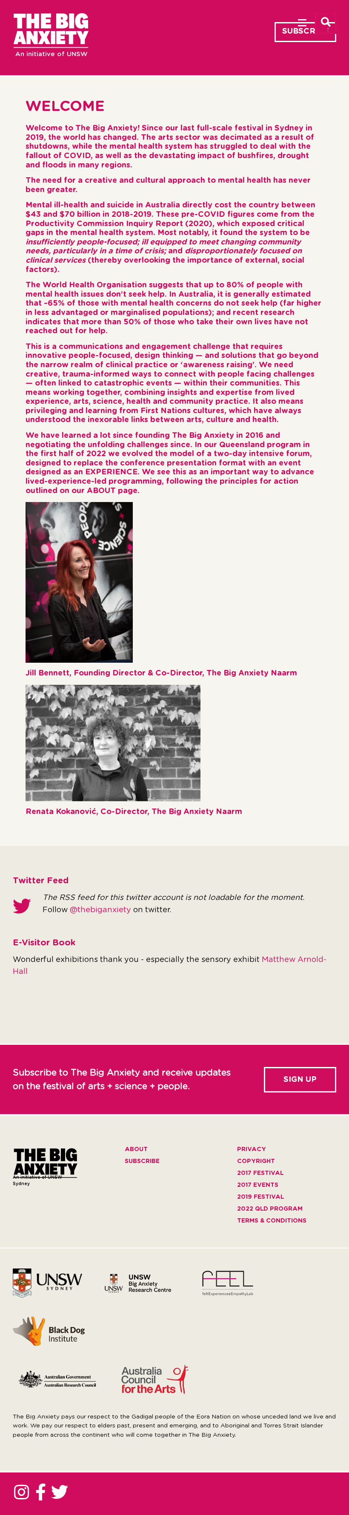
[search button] (325, 23)
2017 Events (257, 1185)
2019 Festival (260, 1197)
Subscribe (305, 31)
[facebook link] (40, 1492)
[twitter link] (59, 1492)
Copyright (256, 1161)
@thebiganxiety (100, 910)
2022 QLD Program (270, 1209)
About (136, 1149)
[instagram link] (21, 1492)
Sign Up (300, 1080)
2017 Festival (260, 1173)
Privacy (251, 1149)
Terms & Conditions (271, 1221)
